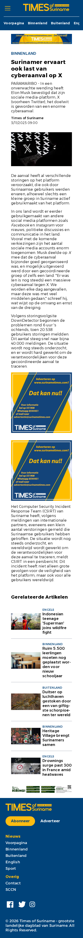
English (13, 862)
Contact (13, 883)
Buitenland (60, 23)
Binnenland (37, 23)
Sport (11, 868)
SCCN (11, 889)
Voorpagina (14, 23)
